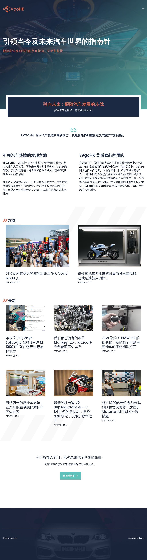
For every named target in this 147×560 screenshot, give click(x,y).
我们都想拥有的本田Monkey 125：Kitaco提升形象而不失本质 (73, 342)
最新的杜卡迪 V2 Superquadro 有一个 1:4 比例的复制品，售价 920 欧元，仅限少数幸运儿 (73, 411)
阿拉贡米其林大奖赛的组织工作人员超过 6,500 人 (37, 275)
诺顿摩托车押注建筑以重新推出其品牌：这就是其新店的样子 (109, 275)
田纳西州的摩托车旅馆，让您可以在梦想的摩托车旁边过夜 (25, 407)
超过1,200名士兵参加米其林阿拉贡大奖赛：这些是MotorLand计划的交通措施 (121, 409)
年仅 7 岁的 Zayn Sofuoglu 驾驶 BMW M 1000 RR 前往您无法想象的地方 (24, 345)
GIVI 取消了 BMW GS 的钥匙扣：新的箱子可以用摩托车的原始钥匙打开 (121, 342)
